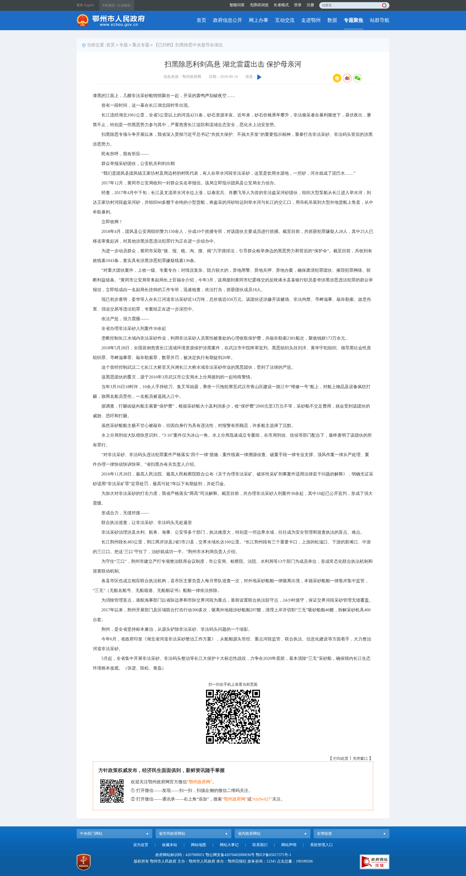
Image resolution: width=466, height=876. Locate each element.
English (89, 5)
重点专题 (140, 45)
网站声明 (288, 845)
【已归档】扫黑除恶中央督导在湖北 (188, 45)
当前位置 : (96, 45)
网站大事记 (229, 845)
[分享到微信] (357, 78)
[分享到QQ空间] (337, 78)
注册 (310, 5)
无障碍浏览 (259, 5)
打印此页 (340, 759)
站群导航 (379, 20)
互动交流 (284, 20)
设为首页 (140, 845)
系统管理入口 (321, 845)
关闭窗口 (360, 759)
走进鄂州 (311, 20)
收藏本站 (169, 845)
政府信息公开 (227, 20)
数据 (332, 20)
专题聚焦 (353, 20)
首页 (201, 20)
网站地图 (198, 845)
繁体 (80, 5)
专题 (123, 45)
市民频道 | (109, 5)
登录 (297, 5)
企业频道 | (124, 5)
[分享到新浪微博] (347, 78)
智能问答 (237, 5)
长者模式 (281, 5)
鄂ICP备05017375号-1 (273, 855)
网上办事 (258, 20)
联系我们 (260, 845)
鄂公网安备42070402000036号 (230, 855)
